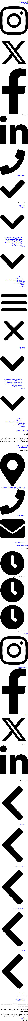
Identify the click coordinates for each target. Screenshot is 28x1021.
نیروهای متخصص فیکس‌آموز (14, 240)
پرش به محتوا (24, 0)
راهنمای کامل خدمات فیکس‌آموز (13, 239)
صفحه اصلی (22, 205)
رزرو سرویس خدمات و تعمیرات (13, 280)
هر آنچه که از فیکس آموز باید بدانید (13, 237)
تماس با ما (22, 286)
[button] (14, 316)
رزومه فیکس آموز (17, 245)
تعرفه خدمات (18, 278)
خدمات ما (19, 277)
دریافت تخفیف (24, 1018)
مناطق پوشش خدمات (19, 283)
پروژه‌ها (23, 284)
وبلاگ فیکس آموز (20, 281)
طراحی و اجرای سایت (23, 1004)
